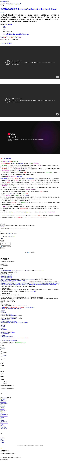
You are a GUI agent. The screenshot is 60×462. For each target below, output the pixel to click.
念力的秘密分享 (25, 284)
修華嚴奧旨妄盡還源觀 (52, 281)
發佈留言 (2, 247)
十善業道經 (33, 283)
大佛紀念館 (3, 312)
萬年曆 (2, 311)
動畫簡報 (3, 325)
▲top (1, 238)
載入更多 (2, 240)
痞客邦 (8, 233)
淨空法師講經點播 (5, 319)
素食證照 (3, 322)
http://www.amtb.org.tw (19, 281)
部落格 (4, 27)
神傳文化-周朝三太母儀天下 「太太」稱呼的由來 (11, 308)
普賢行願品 (10, 284)
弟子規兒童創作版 (13, 340)
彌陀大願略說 (36, 281)
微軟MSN (2, 409)
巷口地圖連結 (31, 307)
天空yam (2, 407)
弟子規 (1, 340)
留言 (11, 233)
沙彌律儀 (37, 283)
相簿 (4, 26)
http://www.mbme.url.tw (39, 270)
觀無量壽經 (6, 284)
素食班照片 (3, 321)
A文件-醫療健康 (11, 236)
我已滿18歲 (3, 459)
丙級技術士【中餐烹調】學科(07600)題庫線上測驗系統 (16, 322)
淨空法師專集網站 (5, 281)
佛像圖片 (3, 328)
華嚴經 (46, 281)
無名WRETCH (3, 400)
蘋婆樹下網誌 (3, 427)
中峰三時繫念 (42, 281)
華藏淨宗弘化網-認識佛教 (6, 274)
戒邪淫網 (3, 310)
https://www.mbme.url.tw (34, 215)
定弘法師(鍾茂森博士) (52, 284)
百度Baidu (2, 437)
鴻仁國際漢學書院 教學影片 (20, 280)
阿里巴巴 (2, 440)
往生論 (19, 284)
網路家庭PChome (3, 403)
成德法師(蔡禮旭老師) (33, 284)
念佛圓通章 (15, 284)
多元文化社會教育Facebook (7, 336)
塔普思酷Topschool (4, 423)
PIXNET (21, 445)
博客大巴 (2, 442)
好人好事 (3, 326)
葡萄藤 (1, 424)
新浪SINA (2, 404)
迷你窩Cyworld (3, 428)
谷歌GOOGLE (3, 410)
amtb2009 (2, 226)
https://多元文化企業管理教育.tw (10, 215)
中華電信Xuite (3, 402)
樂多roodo (2, 411)
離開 (7, 459)
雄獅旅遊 (2, 417)
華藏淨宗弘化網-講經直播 (6, 276)
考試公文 (3, 335)
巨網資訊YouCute (4, 416)
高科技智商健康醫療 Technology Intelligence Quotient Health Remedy (28, 9)
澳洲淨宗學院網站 (5, 279)
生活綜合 (10, 24)
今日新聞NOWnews (4, 414)
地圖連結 (27, 307)
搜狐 (1, 439)
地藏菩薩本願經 (43, 283)
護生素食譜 (3, 324)
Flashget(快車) (32, 291)
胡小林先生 (45, 284)
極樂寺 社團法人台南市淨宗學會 (8, 280)
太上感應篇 (24, 283)
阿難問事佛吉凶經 (50, 283)
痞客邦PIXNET (14, 315)
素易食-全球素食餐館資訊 (7, 314)
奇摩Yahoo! (2, 399)
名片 (4, 29)
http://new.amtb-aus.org (30, 279)
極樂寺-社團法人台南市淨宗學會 (8, 332)
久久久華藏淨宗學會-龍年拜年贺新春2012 (16, 34)
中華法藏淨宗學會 (5, 333)
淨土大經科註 (8, 283)
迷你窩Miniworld (3, 421)
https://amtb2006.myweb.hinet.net (20, 215)
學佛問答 (28, 283)
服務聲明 (41, 445)
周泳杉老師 (40, 284)
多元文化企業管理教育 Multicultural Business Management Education (14, 270)
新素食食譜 (14, 321)
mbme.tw (3, 215)
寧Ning (1, 418)
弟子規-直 (6, 340)
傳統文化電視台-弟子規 (17, 283)
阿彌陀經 (56, 283)
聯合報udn (2, 406)
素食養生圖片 (9, 321)
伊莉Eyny (2, 420)
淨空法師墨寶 (4, 329)
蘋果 (1, 413)
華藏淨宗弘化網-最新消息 (6, 277)
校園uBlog (2, 425)
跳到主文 (2, 12)
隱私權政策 (36, 445)
